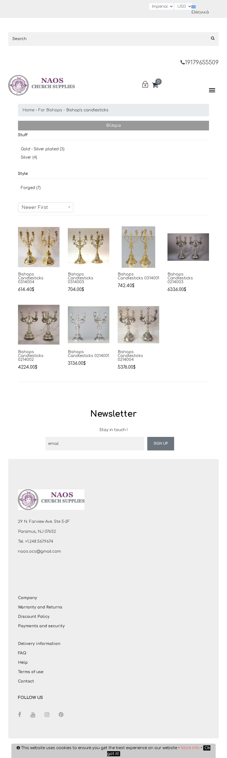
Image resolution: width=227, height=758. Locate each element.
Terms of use (30, 672)
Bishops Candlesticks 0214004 (130, 356)
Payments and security (41, 626)
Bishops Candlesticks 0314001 (138, 276)
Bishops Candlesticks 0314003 (80, 278)
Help (23, 662)
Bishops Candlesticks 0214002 (30, 356)
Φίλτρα (113, 126)
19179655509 (202, 62)
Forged (28, 188)
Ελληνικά (200, 12)
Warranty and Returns (40, 607)
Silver (26, 157)
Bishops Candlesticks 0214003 (180, 278)
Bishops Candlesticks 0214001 (88, 354)
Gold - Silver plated (40, 149)
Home (28, 110)
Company (27, 598)
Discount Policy (34, 617)
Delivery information (39, 644)
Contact (26, 681)
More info (190, 748)
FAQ (22, 653)
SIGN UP (161, 443)
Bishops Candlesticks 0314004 (30, 278)
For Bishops (50, 110)
